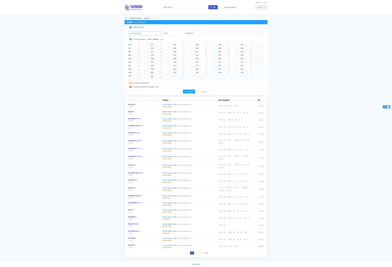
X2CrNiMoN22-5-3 (134, 231)
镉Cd (219, 69)
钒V (197, 51)
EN (230, 106)
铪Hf (219, 65)
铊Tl (197, 65)
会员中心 (260, 7)
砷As (242, 48)
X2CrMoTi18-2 (132, 180)
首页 (126, 18)
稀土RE (152, 76)
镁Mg (152, 58)
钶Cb (152, 69)
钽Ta (197, 62)
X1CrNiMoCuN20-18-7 (135, 126)
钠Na (219, 72)
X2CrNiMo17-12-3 (134, 133)
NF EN (222, 106)
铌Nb (219, 51)
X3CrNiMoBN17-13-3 (135, 203)
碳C (152, 44)
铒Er (175, 72)
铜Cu (197, 48)
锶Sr (152, 72)
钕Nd (175, 69)
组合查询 (190, 92)
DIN (230, 140)
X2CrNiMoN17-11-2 (134, 148)
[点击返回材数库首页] (134, 7)
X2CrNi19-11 (132, 165)
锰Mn (219, 44)
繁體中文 (258, 3)
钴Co (152, 55)
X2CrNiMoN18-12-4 (134, 119)
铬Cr (152, 48)
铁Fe (130, 44)
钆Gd (130, 76)
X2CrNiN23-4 (132, 217)
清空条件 (204, 92)
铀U (242, 65)
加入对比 (261, 106)
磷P (242, 44)
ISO (236, 106)
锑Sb (242, 58)
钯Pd (152, 65)
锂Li (242, 69)
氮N (130, 51)
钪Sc (197, 72)
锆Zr (242, 51)
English (265, 3)
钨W (175, 51)
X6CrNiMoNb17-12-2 (135, 156)
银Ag (130, 62)
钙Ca (175, 62)
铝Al (197, 55)
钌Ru (130, 69)
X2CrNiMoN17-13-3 (134, 141)
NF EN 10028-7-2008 (170, 105)
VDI (221, 187)
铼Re (130, 72)
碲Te (242, 72)
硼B (130, 55)
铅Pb (175, 55)
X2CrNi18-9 (131, 188)
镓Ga (175, 58)
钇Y (242, 62)
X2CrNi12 (131, 112)
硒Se (130, 58)
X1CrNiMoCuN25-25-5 (135, 173)
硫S (130, 48)
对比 (386, 107)
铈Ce (197, 58)
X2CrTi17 (131, 210)
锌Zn (219, 55)
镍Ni (175, 48)
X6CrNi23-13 (132, 104)
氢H (152, 62)
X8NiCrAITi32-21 (133, 224)
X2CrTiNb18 (132, 238)
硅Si (175, 44)
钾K (175, 65)
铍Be (197, 44)
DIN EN (231, 113)
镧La (197, 69)
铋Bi (219, 58)
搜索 (214, 7)
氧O (130, 65)
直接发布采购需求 (230, 7)
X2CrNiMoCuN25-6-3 (135, 196)
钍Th (219, 62)
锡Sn (242, 55)
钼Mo (219, 48)
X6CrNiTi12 (131, 245)
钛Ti (152, 51)
